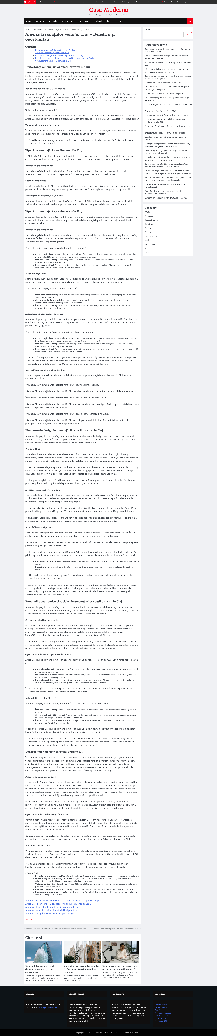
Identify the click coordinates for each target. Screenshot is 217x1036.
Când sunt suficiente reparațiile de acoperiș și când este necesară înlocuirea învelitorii (108, 2)
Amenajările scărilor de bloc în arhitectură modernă (52, 907)
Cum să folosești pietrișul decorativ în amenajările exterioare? (39, 969)
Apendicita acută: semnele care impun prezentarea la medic (54, 2)
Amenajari (53, 21)
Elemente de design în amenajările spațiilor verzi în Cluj (59, 55)
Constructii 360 (161, 1018)
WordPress (136, 1032)
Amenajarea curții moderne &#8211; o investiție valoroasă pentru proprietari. (65, 900)
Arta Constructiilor (163, 1013)
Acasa (28, 21)
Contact (120, 21)
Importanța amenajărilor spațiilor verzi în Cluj (55, 50)
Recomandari (85, 21)
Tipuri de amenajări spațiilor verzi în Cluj (52, 53)
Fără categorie (151, 236)
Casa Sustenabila (162, 1005)
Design (148, 228)
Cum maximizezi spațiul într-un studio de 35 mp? (166, 198)
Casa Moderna (108, 10)
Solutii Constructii (162, 1015)
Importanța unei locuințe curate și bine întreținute (166, 133)
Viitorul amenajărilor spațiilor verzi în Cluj (53, 61)
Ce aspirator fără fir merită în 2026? (160, 111)
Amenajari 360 (161, 1021)
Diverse (109, 21)
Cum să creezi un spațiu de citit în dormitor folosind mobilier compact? (81, 969)
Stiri (146, 248)
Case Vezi (159, 1010)
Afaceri (98, 21)
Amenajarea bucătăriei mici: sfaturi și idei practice (51, 910)
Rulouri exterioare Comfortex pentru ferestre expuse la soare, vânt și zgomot (169, 2)
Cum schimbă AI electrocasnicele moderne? (163, 83)
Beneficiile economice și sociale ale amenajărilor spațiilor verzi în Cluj (64, 58)
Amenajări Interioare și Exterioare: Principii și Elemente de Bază (58, 903)
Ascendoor (117, 1032)
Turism (148, 252)
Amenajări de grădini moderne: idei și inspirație (49, 913)
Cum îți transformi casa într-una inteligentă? (164, 93)
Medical (148, 240)
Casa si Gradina (69, 21)
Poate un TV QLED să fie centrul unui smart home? (167, 115)
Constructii (40, 21)
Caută (147, 29)
